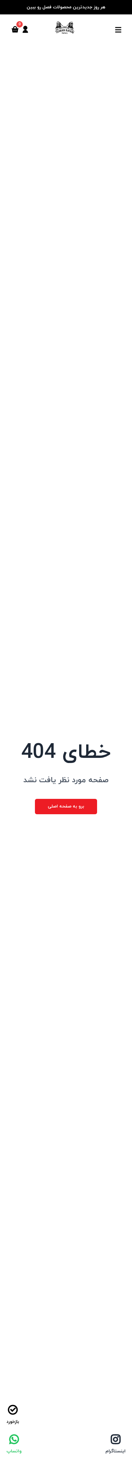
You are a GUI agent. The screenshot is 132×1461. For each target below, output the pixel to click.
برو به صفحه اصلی (66, 806)
